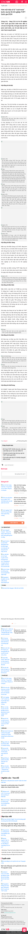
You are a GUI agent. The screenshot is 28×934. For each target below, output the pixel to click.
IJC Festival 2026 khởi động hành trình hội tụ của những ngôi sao (18, 640)
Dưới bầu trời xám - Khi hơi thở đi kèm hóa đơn (13, 852)
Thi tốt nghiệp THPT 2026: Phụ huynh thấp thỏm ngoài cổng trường (20, 513)
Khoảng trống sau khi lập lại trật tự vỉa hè (12, 854)
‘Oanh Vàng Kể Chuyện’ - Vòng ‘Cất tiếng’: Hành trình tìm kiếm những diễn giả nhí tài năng (20, 531)
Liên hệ (8, 931)
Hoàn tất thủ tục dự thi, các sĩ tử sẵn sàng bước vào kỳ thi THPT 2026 (18, 719)
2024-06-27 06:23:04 (5, 17)
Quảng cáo (19, 931)
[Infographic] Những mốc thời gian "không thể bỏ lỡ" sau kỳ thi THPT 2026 (18, 885)
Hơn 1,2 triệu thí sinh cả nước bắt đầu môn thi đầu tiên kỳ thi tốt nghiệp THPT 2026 (18, 707)
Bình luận (4, 469)
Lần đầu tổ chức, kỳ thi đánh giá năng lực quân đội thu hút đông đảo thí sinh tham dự (19, 873)
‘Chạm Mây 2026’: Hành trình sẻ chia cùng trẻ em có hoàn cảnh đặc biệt (18, 659)
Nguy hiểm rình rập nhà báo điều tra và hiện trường (18, 742)
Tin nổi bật (16, 493)
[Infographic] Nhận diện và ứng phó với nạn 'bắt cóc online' (14, 812)
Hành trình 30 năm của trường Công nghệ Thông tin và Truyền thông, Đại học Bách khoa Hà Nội (20, 732)
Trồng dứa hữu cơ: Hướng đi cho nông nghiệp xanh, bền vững (19, 830)
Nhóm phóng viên (22, 441)
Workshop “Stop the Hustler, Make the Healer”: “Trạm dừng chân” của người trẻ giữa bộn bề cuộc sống (14, 850)
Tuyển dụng (13, 931)
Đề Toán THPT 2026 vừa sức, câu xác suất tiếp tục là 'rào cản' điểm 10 (13, 894)
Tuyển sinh (4, 5)
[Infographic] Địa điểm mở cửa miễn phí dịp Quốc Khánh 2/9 (18, 578)
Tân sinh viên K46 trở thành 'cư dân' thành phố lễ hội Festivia (18, 669)
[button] (12, 623)
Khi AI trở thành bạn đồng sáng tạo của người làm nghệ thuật (18, 570)
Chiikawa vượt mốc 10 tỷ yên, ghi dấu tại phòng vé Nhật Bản (18, 792)
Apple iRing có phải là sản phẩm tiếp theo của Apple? (18, 758)
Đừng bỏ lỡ (4, 482)
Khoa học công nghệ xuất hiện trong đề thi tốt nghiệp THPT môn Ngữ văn (13, 896)
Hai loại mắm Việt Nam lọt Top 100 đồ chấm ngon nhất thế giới (18, 749)
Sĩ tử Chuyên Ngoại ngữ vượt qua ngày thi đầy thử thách (13, 898)
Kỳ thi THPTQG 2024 (9, 465)
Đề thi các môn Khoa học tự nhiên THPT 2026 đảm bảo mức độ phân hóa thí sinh (20, 500)
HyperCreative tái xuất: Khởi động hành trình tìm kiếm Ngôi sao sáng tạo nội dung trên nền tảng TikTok (18, 541)
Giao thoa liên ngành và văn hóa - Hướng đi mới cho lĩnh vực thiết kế (18, 766)
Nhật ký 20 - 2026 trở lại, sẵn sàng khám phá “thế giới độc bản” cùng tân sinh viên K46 (20, 631)
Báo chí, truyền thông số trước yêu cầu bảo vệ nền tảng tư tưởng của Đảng (13, 810)
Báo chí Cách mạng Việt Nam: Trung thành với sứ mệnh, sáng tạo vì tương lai (20, 487)
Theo (4, 441)
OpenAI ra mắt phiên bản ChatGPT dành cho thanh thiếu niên (12, 786)
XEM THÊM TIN (14, 522)
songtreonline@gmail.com (10, 912)
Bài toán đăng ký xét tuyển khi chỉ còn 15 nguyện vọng (14, 867)
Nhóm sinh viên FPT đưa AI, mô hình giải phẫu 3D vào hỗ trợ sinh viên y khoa (18, 650)
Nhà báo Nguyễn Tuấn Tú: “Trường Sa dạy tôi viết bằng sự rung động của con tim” (19, 840)
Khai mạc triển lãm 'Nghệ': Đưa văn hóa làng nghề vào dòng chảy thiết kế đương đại (13, 825)
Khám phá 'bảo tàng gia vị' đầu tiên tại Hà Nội (12, 619)
